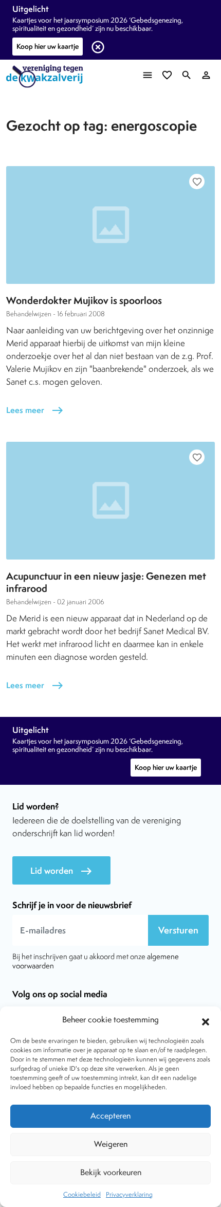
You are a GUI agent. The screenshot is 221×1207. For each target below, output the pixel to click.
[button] (205, 1020)
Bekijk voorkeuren (110, 1172)
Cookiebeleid (82, 1194)
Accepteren (110, 1115)
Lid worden (61, 870)
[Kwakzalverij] (47, 76)
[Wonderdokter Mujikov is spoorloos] (110, 224)
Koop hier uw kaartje (47, 46)
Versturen (178, 930)
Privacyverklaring (129, 1194)
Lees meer (35, 410)
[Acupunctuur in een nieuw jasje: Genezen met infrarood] (110, 500)
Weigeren (110, 1144)
